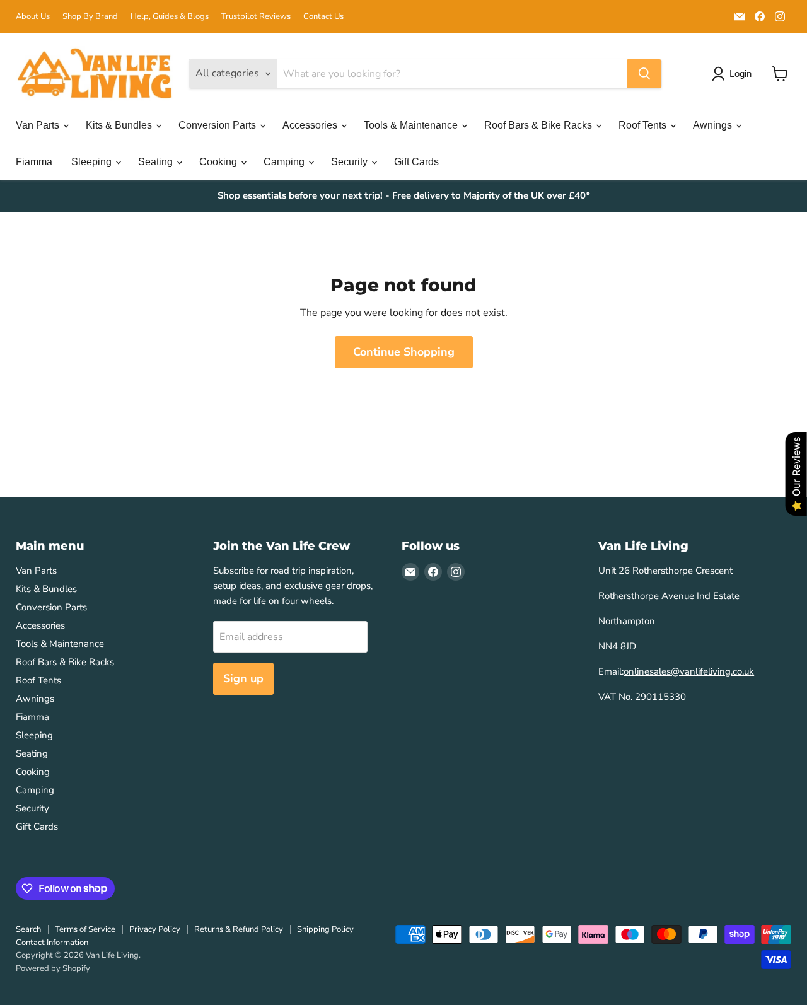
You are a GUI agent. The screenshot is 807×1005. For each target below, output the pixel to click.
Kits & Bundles (120, 125)
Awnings (713, 125)
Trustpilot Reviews (256, 16)
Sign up (243, 678)
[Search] (644, 73)
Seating (156, 161)
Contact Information (52, 942)
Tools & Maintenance (412, 125)
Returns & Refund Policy (238, 929)
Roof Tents (643, 125)
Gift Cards (416, 161)
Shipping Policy (325, 929)
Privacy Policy (154, 929)
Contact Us (323, 16)
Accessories (311, 125)
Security (350, 161)
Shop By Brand (90, 16)
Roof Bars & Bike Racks (539, 125)
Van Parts (39, 125)
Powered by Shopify (53, 968)
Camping (285, 161)
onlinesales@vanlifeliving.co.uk (689, 671)
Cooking (219, 161)
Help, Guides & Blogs (170, 16)
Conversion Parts (218, 125)
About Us (33, 16)
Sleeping (92, 161)
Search (28, 929)
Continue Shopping (404, 351)
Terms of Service (85, 929)
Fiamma (34, 161)
